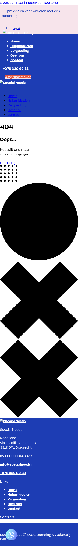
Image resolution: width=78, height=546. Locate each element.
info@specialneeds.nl (17, 464)
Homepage (8, 162)
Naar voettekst (46, 2)
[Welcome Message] (11, 534)
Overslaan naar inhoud (17, 2)
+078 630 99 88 (16, 68)
